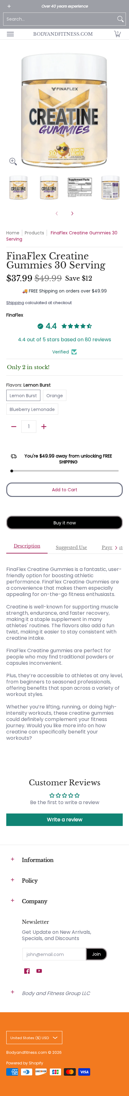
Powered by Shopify (24, 1063)
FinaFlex (14, 315)
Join (96, 954)
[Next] (118, 110)
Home (12, 233)
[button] (117, 34)
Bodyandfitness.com (63, 34)
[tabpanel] (64, 650)
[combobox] (59, 19)
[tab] (27, 547)
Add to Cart (64, 490)
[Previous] (11, 110)
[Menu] (10, 34)
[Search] (121, 19)
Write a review (64, 819)
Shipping (15, 302)
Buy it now (65, 523)
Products (34, 233)
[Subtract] (13, 427)
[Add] (43, 427)
